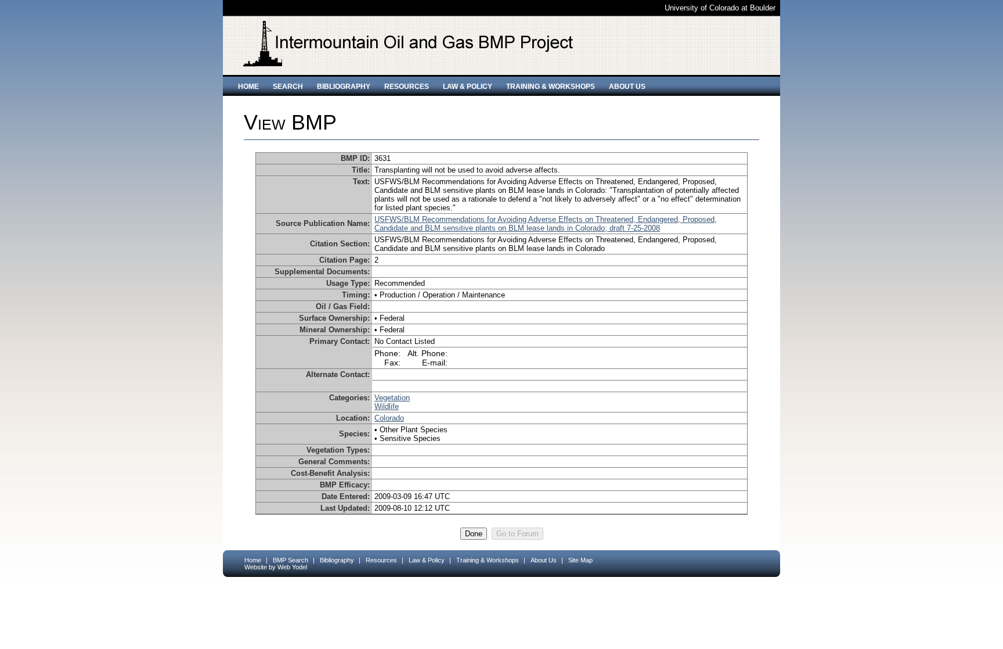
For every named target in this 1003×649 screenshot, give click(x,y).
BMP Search (290, 560)
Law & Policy (467, 87)
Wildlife (386, 406)
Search (288, 87)
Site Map (580, 560)
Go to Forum (517, 533)
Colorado (389, 418)
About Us (627, 87)
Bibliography (343, 87)
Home (248, 87)
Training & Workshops (550, 87)
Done (473, 533)
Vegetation (392, 397)
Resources (406, 87)
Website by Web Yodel (275, 567)
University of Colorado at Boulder (720, 7)
